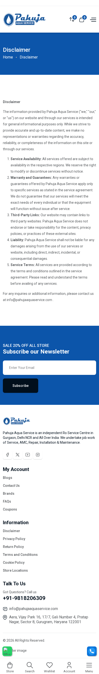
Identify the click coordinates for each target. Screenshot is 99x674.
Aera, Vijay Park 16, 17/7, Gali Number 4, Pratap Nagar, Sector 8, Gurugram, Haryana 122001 (48, 619)
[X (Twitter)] (17, 454)
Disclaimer (11, 531)
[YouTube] (27, 454)
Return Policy (13, 547)
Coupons (10, 509)
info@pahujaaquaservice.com (33, 608)
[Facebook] (7, 454)
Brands (8, 493)
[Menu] (92, 19)
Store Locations (15, 570)
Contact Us (11, 486)
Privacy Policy (14, 539)
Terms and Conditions (20, 555)
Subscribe (20, 386)
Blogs (7, 478)
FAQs (7, 501)
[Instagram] (37, 454)
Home (8, 57)
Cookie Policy (14, 562)
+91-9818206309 (24, 598)
